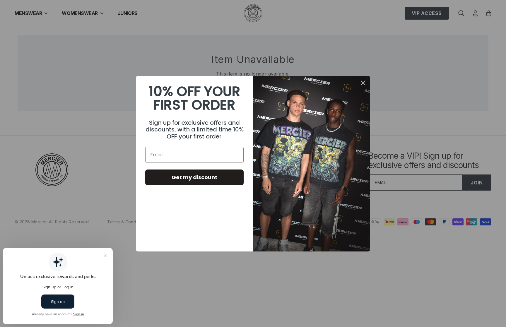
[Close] (363, 83)
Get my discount (194, 177)
